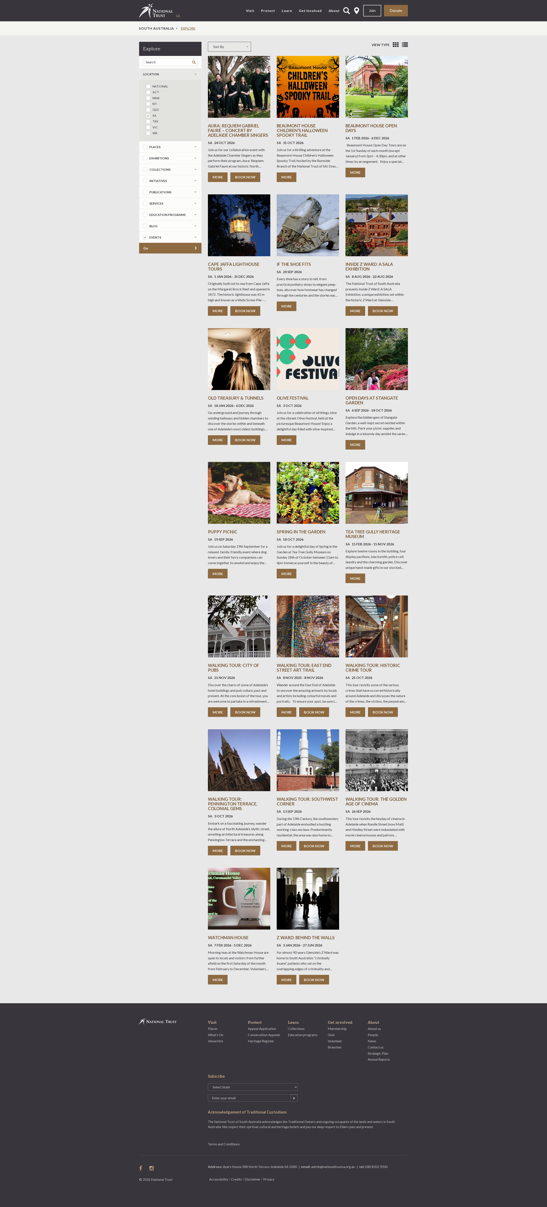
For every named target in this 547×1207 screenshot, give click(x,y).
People (373, 1035)
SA (154, 115)
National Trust (164, 10)
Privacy (268, 1179)
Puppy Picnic (222, 531)
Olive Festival (293, 397)
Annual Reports (379, 1059)
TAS (155, 121)
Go (145, 248)
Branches (334, 1047)
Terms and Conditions (224, 1144)
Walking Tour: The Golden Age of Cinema (376, 801)
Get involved (310, 11)
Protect (268, 11)
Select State (356, 10)
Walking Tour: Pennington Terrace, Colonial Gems (232, 803)
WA (155, 133)
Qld (156, 109)
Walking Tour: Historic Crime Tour (373, 668)
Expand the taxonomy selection (195, 146)
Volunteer (335, 1041)
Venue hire (215, 1041)
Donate (396, 10)
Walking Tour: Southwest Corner (307, 801)
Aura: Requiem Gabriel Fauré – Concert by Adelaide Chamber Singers (238, 130)
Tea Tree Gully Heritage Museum (373, 534)
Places (213, 1028)
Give (331, 1035)
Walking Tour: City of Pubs (233, 668)
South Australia (156, 28)
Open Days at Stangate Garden (372, 400)
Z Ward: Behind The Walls (306, 937)
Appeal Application (262, 1028)
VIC (155, 127)
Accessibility (218, 1179)
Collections (296, 1028)
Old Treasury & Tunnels (235, 397)
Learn (287, 11)
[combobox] (256, 47)
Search (194, 62)
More (218, 177)
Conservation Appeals (264, 1035)
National (160, 86)
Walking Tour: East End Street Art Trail (304, 668)
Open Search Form (346, 10)
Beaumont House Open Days (371, 128)
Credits (236, 1179)
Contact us (376, 1047)
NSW (156, 98)
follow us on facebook (141, 1168)
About (334, 11)
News (372, 1041)
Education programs (303, 1035)
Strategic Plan (378, 1053)
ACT (156, 92)
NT (155, 104)
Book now (245, 177)
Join (372, 10)
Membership (337, 1028)
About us (374, 1028)
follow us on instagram (151, 1168)
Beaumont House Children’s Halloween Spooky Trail (302, 130)
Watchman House (228, 937)
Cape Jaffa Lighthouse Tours (233, 266)
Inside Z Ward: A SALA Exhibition (369, 266)
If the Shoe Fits (294, 264)
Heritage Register (261, 1041)
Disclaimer (252, 1179)
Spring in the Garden (301, 531)
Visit (250, 11)
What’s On (215, 1035)
